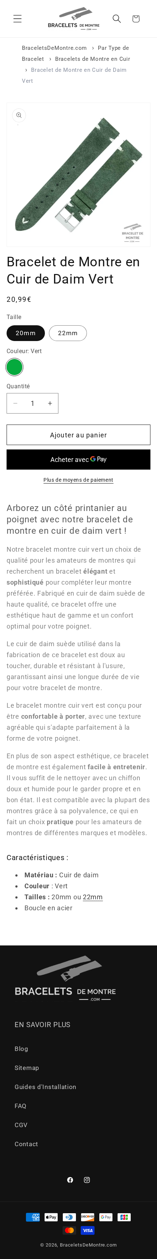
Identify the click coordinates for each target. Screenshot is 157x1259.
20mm (26, 333)
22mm (68, 333)
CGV (21, 1125)
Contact (26, 1144)
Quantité (18, 386)
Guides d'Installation (45, 1086)
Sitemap (27, 1067)
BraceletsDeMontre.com (54, 48)
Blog (21, 1048)
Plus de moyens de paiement (78, 480)
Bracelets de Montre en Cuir (92, 59)
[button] (17, 19)
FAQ (21, 1106)
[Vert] (14, 367)
